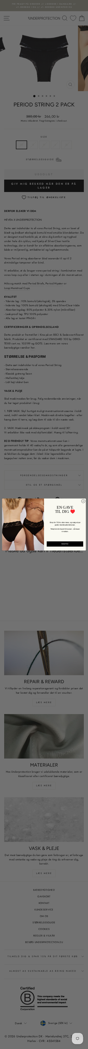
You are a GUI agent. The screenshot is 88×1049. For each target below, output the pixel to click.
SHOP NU (65, 544)
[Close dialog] (83, 501)
